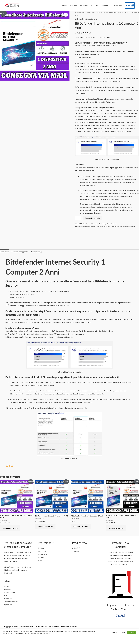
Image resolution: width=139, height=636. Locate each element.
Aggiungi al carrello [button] (10, 528)
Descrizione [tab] (4, 252)
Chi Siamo (105, 5)
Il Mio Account (9, 592)
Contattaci (117, 5)
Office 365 (76, 548)
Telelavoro (76, 551)
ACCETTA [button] (131, 632)
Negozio (73, 5)
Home (64, 5)
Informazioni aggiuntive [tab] (20, 252)
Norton (41, 548)
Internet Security (102, 12)
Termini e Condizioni (11, 602)
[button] (66, 15)
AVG (40, 560)
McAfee (41, 557)
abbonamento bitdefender (86, 226)
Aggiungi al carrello (92, 218)
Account (94, 5)
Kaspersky (42, 551)
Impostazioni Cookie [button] (118, 632)
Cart (6, 595)
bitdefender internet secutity (113, 226)
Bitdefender (99, 226)
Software (83, 5)
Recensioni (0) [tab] (36, 252)
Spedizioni (8, 605)
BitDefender (91, 12)
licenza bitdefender (129, 226)
